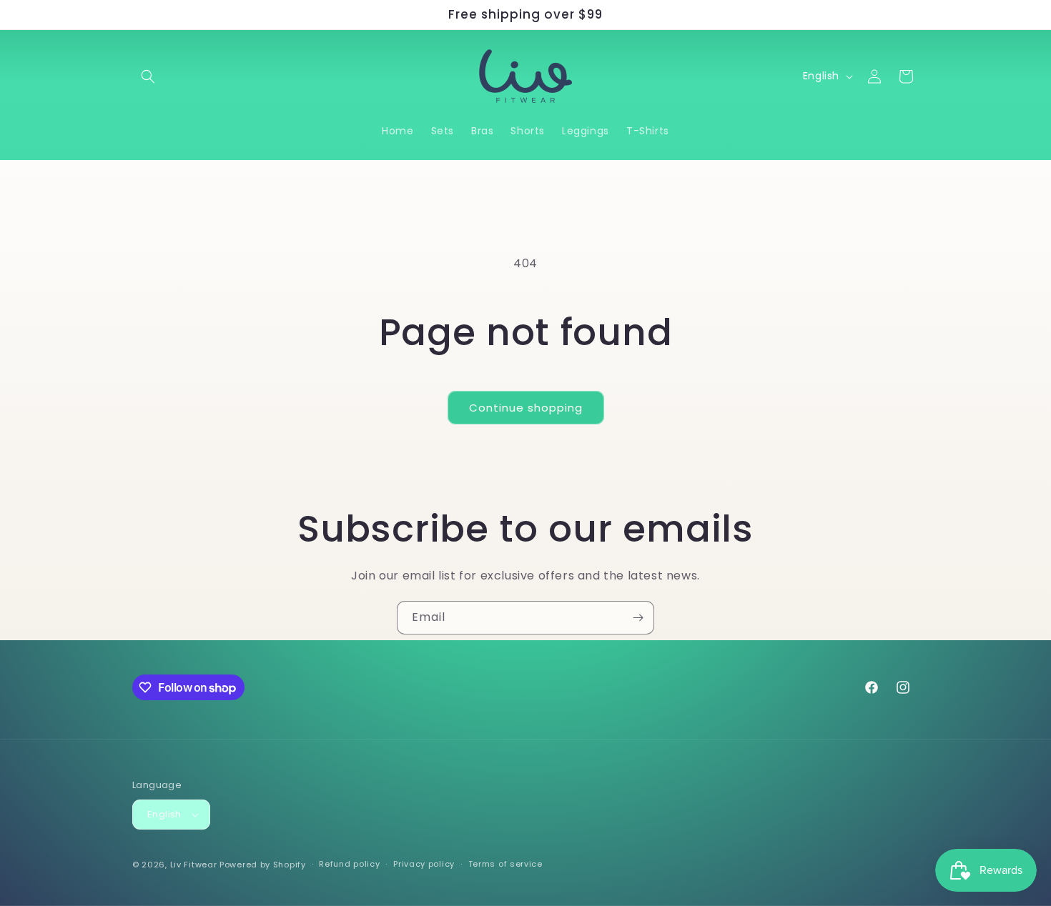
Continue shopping (526, 407)
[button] (148, 76)
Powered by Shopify (262, 864)
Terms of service (505, 864)
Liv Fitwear (193, 864)
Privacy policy (424, 864)
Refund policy (349, 864)
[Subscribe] (637, 617)
